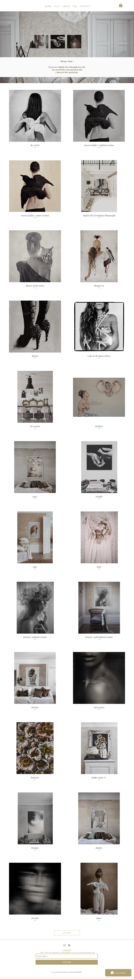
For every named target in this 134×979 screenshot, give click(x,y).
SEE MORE (67, 933)
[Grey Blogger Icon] (69, 945)
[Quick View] (35, 116)
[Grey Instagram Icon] (64, 945)
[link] (121, 5)
